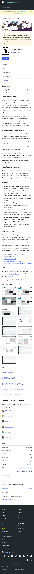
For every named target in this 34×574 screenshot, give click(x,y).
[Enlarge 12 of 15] (30, 338)
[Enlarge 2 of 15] (30, 289)
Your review (5, 488)
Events (20, 526)
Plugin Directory (6, 7)
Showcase (21, 509)
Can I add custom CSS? (8, 372)
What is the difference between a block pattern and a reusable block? (12, 384)
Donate (21, 529)
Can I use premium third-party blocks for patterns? (9, 378)
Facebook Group (14, 274)
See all (30, 488)
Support (5, 80)
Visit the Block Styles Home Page (14, 254)
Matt (4, 539)
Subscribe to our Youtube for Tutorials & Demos (18, 263)
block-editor (29, 468)
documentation (8, 276)
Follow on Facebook (10, 259)
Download (5, 58)
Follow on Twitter (9, 256)
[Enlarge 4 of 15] (30, 299)
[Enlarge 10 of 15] (30, 328)
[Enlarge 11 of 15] (14, 338)
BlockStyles (27, 210)
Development (7, 76)
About (3, 509)
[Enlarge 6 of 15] (30, 309)
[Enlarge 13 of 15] (14, 348)
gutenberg (24, 471)
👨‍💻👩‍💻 (3, 529)
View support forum (7, 499)
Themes (20, 512)
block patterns (21, 468)
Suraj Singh (8, 421)
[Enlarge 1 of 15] (14, 289)
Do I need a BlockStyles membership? (13, 395)
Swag (20, 531)
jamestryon (8, 437)
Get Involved (21, 523)
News (3, 512)
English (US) (29, 464)
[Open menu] (31, 2)
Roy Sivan (8, 432)
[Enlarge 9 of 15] (14, 328)
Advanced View (6, 476)
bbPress (5, 542)
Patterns (20, 518)
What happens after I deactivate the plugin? (14, 390)
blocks (18, 471)
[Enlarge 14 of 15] (30, 348)
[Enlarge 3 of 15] (14, 299)
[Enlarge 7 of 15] (14, 318)
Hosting (4, 515)
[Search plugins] (18, 18)
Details (5, 64)
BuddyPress (6, 545)
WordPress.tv (6, 531)
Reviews (5, 68)
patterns (30, 471)
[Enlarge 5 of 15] (14, 309)
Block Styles (16, 52)
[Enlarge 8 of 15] (30, 318)
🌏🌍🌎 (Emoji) (10, 552)
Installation (6, 72)
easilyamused (9, 416)
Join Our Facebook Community (13, 261)
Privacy (4, 518)
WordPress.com (7, 537)
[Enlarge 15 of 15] (14, 358)
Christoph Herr (9, 427)
